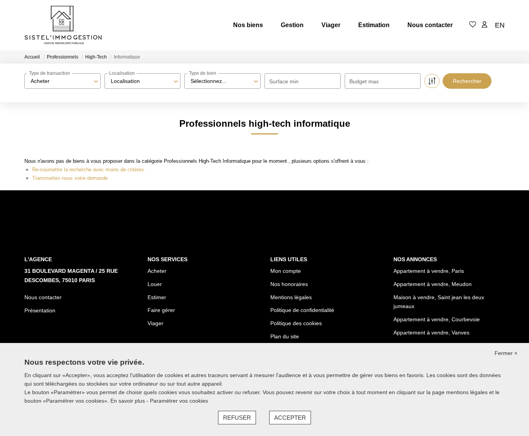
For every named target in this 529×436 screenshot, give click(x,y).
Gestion (292, 25)
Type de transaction (49, 73)
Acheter (157, 271)
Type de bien (202, 73)
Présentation (39, 310)
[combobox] (62, 81)
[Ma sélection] (472, 25)
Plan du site (284, 336)
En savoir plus (128, 401)
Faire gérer (161, 310)
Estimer (157, 297)
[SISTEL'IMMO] (63, 25)
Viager (330, 25)
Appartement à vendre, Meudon (432, 284)
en (500, 25)
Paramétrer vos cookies (179, 401)
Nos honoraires (289, 284)
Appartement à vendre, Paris (428, 271)
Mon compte (285, 271)
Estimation (374, 25)
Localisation (122, 73)
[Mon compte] (484, 25)
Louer (155, 284)
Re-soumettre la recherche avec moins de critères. (89, 169)
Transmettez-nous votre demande (70, 178)
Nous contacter (430, 25)
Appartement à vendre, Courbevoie (436, 319)
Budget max (364, 81)
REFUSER (237, 417)
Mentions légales (291, 297)
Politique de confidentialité (302, 310)
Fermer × (506, 353)
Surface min (284, 81)
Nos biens (248, 25)
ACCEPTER (290, 417)
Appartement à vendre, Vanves (431, 332)
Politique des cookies (296, 323)
